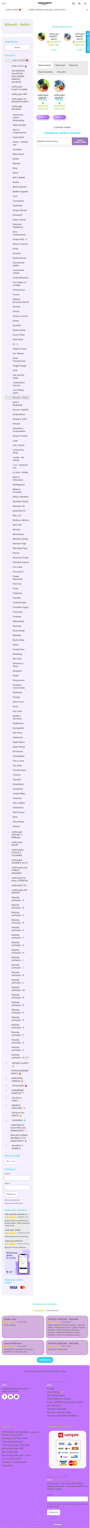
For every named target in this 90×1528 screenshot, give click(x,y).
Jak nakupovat (54, 1405)
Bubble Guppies (20, 191)
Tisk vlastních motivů (12, 1441)
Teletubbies (18, 756)
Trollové (17, 775)
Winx (15, 817)
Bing (15, 168)
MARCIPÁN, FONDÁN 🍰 (17, 1079)
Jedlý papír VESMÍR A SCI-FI (19, 861)
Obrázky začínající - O (17, 1003)
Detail (41, 117)
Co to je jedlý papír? (11, 1458)
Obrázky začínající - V (17, 1048)
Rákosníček (18, 621)
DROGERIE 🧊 (19, 1120)
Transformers (19, 770)
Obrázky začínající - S (17, 1026)
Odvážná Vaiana (21, 562)
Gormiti (16, 306)
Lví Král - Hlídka (20, 472)
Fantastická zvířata (18, 271)
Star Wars (17, 732)
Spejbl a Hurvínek (17, 717)
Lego (15, 440)
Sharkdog (17, 654)
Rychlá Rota (18, 640)
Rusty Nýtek (18, 630)
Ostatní (16, 826)
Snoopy (16, 697)
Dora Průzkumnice (19, 233)
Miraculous (18, 534)
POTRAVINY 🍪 (19, 1085)
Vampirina (18, 789)
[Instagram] (10, 1396)
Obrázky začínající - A (17, 899)
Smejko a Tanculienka (19, 686)
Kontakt (50, 1388)
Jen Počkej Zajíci (18, 391)
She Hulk (17, 658)
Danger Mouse (20, 210)
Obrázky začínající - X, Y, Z (20, 1056)
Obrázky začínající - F (17, 936)
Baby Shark (18, 154)
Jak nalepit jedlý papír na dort (16, 1455)
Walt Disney (18, 812)
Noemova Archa (20, 557)
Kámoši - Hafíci (20, 397)
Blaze (15, 173)
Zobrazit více (45, 1360)
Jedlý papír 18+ (19, 885)
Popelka (17, 598)
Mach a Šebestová (18, 478)
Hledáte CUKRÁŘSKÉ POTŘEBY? (62, 1415)
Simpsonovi (18, 680)
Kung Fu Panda (20, 436)
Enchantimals (19, 258)
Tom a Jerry (18, 761)
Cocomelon (18, 201)
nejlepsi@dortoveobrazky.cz (16, 1388)
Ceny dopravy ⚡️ (55, 1392)
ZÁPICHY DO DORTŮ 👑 (17, 1114)
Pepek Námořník (17, 577)
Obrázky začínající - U (17, 1041)
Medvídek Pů (19, 511)
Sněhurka (17, 692)
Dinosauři (17, 215)
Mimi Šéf (17, 525)
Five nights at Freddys (19, 283)
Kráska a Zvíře (20, 419)
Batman (16, 163)
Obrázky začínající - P (17, 1011)
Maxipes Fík (19, 506)
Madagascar (19, 484)
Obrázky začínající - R (17, 1018)
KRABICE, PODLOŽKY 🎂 (19, 1106)
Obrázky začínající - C (17, 913)
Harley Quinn (19, 330)
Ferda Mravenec (21, 277)
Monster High (19, 543)
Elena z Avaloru (20, 244)
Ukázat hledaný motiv (80, 141)
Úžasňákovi (18, 784)
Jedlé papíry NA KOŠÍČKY (19, 891)
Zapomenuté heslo (14, 1203)
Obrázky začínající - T (17, 1033)
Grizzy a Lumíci (20, 316)
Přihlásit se (11, 1194)
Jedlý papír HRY (19, 94)
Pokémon (17, 593)
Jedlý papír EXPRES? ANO (14, 1438)
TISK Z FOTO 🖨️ (19, 66)
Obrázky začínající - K (17, 973)
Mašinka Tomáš (20, 501)
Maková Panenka (17, 490)
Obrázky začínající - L (17, 981)
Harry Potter (19, 335)
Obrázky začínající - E (17, 928)
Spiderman (18, 723)
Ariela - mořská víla (20, 143)
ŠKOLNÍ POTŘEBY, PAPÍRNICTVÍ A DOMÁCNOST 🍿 (19, 1138)
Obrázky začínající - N (17, 996)
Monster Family (20, 539)
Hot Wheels (18, 353)
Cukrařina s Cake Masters (14, 1462)
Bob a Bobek (19, 177)
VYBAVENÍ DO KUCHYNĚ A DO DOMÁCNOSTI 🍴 (19, 1128)
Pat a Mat (17, 567)
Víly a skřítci (19, 803)
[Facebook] (4, 1396)
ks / (11, 1161)
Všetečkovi (18, 807)
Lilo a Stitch (18, 445)
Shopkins (17, 671)
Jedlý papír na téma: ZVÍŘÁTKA (19, 879)
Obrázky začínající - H (17, 951)
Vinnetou (17, 798)
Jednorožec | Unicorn (19, 384)
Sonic (15, 706)
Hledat (17, 47)
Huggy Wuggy (19, 365)
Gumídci (17, 325)
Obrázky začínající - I (17, 958)
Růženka (17, 635)
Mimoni (16, 529)
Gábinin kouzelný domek (21, 300)
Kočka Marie (19, 414)
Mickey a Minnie (21, 520)
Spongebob (18, 728)
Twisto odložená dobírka (59, 1399)
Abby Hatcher (19, 125)
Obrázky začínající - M (18, 988)
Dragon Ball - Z (20, 239)
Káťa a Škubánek (17, 403)
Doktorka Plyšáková (18, 225)
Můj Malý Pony (20, 548)
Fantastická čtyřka (18, 264)
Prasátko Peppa (20, 607)
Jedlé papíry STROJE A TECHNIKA (17, 852)
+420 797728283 (10, 1391)
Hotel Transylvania (19, 359)
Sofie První (18, 702)
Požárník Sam (19, 602)
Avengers (17, 149)
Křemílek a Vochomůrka (19, 429)
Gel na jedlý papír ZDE (13, 1448)
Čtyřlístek (17, 205)
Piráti (15, 588)
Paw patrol (18, 571)
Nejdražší (73, 65)
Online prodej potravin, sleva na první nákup (45, 1371)
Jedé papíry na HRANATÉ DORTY (20, 100)
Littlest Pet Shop (18, 451)
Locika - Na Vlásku (18, 458)
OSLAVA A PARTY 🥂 (17, 1099)
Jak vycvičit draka (18, 376)
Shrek (15, 675)
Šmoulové (18, 751)
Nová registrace (12, 1200)
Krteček (16, 423)
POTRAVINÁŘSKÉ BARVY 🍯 (19, 1072)
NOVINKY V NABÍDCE (17, 1147)
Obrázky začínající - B (17, 906)
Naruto (16, 553)
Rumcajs (17, 626)
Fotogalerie (7, 1465)
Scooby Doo (18, 649)
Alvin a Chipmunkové (19, 131)
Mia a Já (17, 515)
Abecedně (61, 72)
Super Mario (19, 742)
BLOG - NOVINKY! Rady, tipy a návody (65, 1402)
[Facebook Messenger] (16, 1396)
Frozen (16, 294)
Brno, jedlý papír (10, 1452)
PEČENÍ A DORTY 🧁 (20, 1064)
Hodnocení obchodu (45, 1304)
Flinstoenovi (19, 290)
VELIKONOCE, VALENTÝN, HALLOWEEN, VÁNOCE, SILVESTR (18, 76)
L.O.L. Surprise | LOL (20, 466)
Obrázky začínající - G (17, 943)
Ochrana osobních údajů (59, 1412)
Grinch (16, 311)
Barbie (16, 159)
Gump (16, 321)
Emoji (15, 248)
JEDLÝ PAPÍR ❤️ (20, 60)
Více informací (47, 1525)
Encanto (17, 253)
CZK (3, 3)
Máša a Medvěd (20, 497)
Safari (16, 644)
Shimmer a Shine (18, 664)
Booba (16, 182)
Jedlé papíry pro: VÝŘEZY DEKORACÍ (19, 870)
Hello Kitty (18, 339)
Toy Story (17, 765)
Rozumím (58, 1525)
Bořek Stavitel (20, 187)
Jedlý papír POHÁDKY (16, 107)
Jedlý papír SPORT (16, 843)
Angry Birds (18, 137)
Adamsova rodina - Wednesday (18, 118)
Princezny (18, 612)
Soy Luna (17, 711)
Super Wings (19, 747)
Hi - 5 (15, 344)
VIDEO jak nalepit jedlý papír (16, 1445)
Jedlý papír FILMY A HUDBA (19, 88)
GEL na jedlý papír (56, 1395)
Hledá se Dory (19, 349)
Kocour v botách (20, 409)
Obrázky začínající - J (17, 966)
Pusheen (17, 616)
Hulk (15, 370)
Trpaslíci (17, 779)
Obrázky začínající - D (17, 921)
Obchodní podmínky (56, 1409)
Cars (15, 196)
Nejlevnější (60, 65)
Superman (18, 737)
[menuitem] (11, 10)
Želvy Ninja (18, 821)
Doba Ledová (19, 219)
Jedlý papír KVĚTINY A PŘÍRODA (16, 835)
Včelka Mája (19, 793)
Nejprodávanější (45, 72)
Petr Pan (17, 584)
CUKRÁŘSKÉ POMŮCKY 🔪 (18, 1091)
